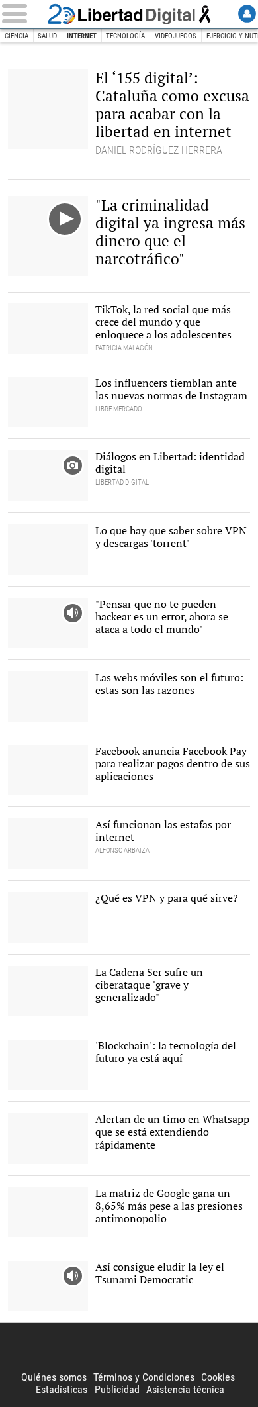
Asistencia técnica (185, 1389)
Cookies (218, 1377)
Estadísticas (61, 1389)
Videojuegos (175, 36)
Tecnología (125, 36)
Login (247, 14)
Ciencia (16, 36)
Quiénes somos (54, 1377)
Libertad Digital (129, 13)
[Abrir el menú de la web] (22, 13)
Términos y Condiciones (143, 1377)
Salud (47, 36)
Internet (82, 36)
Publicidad (117, 1389)
